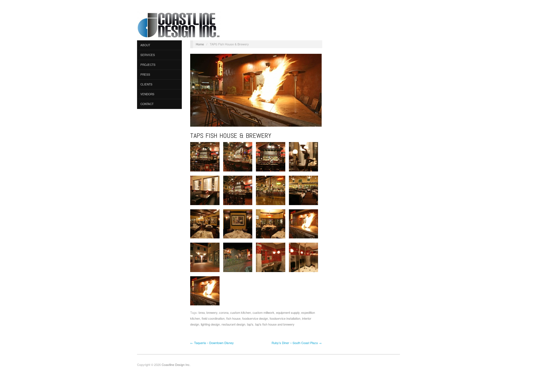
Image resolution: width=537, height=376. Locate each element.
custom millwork (263, 312)
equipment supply (288, 312)
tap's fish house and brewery (275, 324)
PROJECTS (148, 65)
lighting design (210, 324)
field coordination (213, 318)
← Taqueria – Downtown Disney (212, 342)
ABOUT (145, 45)
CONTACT (147, 104)
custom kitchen (240, 312)
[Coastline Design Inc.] (179, 24)
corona (224, 312)
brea (202, 312)
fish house (233, 318)
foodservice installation (285, 318)
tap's (250, 324)
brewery (211, 312)
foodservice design (255, 318)
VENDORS (147, 94)
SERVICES (147, 55)
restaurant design (233, 324)
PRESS (145, 74)
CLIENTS (146, 84)
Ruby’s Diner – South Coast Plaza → (297, 342)
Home (200, 44)
